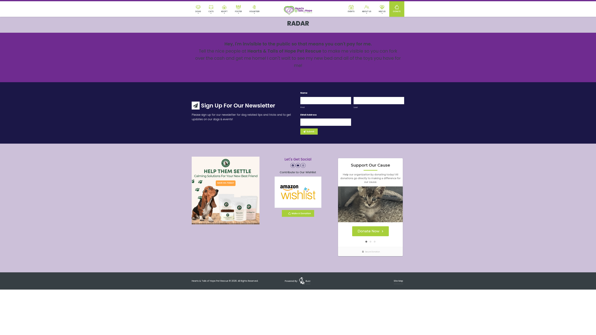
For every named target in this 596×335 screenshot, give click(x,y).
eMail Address (308, 114)
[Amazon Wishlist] (298, 192)
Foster (238, 11)
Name (303, 93)
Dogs (198, 11)
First (302, 107)
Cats (211, 11)
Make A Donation (301, 213)
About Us (366, 11)
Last (356, 107)
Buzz (308, 281)
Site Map (398, 280)
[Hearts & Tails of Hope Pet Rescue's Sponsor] (226, 190)
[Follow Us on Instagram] (303, 165)
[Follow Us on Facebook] (292, 165)
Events (351, 11)
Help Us (382, 11)
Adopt (224, 11)
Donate (397, 11)
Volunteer (254, 11)
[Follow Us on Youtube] (298, 165)
